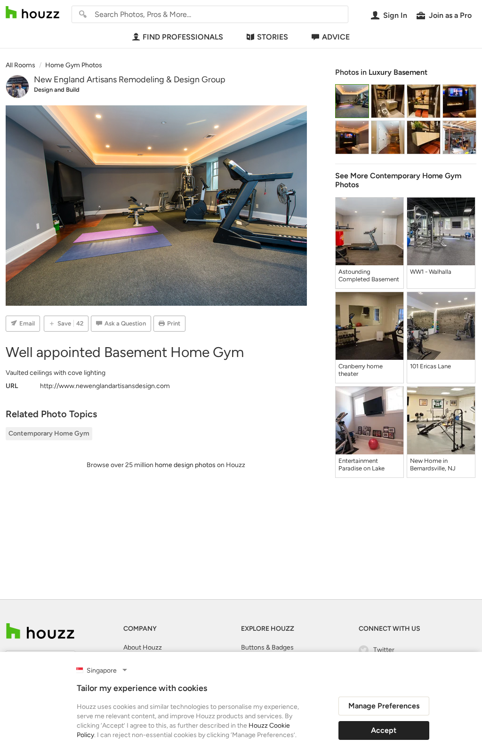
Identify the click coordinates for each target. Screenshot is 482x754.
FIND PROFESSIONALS (183, 36)
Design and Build (57, 89)
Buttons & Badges (267, 647)
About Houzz (142, 647)
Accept (383, 730)
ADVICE (336, 36)
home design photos (185, 465)
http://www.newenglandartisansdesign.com (105, 386)
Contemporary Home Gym (48, 433)
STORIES (272, 36)
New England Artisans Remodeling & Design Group (129, 79)
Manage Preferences (383, 705)
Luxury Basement (398, 72)
